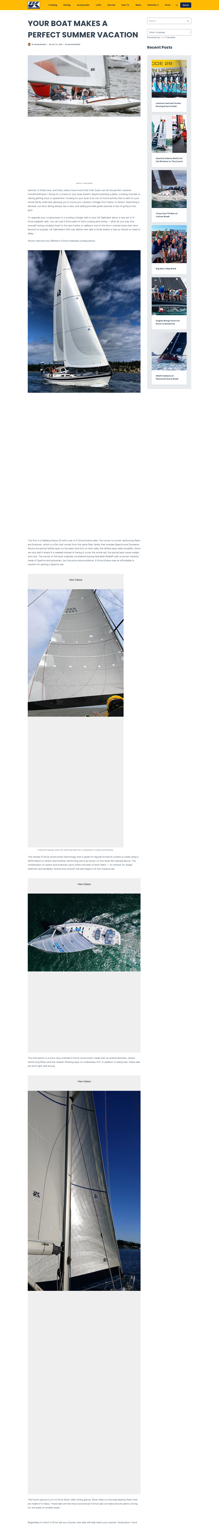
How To (125, 5)
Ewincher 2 (153, 5)
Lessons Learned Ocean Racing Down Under (168, 105)
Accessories (83, 5)
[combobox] (166, 21)
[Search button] (188, 21)
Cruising (52, 5)
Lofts (98, 5)
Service (111, 5)
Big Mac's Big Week (166, 268)
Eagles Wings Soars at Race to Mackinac (168, 322)
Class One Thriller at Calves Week (167, 215)
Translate (170, 37)
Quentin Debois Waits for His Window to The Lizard (169, 160)
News (138, 5)
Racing (66, 5)
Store (168, 5)
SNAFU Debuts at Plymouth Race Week (167, 377)
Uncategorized (73, 44)
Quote (186, 5)
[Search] (177, 5)
